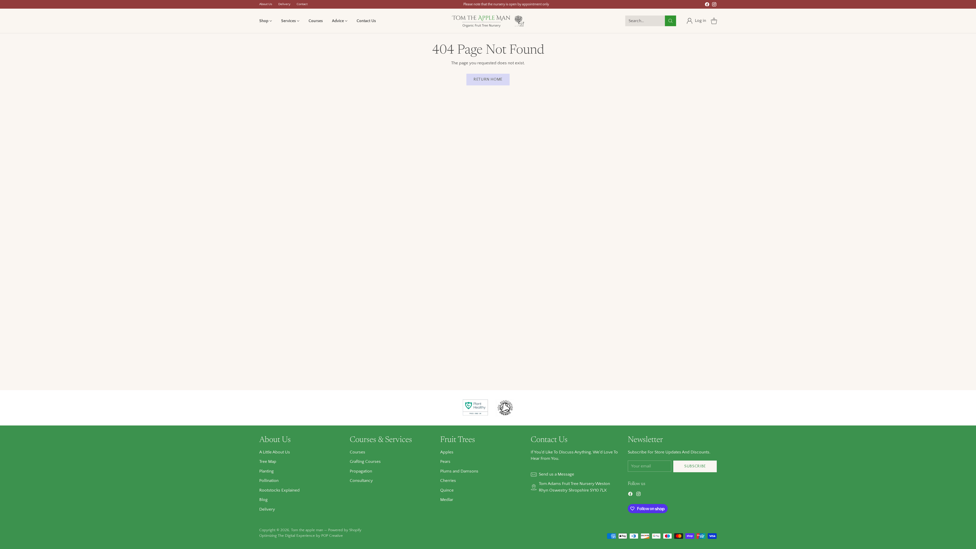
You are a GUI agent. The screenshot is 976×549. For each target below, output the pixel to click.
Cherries (448, 480)
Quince (447, 490)
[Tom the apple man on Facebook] (707, 5)
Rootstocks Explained (279, 490)
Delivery (267, 509)
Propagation (361, 471)
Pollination (269, 480)
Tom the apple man (307, 530)
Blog (263, 499)
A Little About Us (274, 452)
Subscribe (695, 466)
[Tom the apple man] (488, 21)
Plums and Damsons (459, 471)
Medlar (446, 499)
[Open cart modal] (714, 21)
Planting (266, 471)
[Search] (670, 21)
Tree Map (267, 461)
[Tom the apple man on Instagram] (714, 5)
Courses (357, 452)
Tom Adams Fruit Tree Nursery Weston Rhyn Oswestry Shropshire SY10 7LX (574, 487)
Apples (446, 452)
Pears (445, 461)
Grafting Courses (365, 461)
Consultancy (361, 480)
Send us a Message (556, 474)
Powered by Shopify (344, 530)
